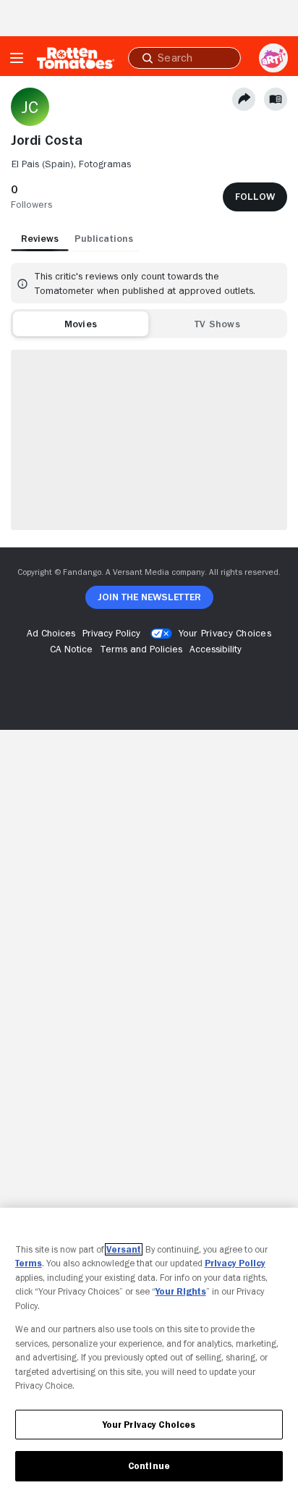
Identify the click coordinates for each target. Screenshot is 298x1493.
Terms (28, 1263)
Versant (123, 1249)
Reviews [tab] (40, 238)
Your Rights (181, 1291)
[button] (31, 196)
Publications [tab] (103, 238)
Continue (149, 1466)
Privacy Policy (235, 1263)
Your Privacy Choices (225, 633)
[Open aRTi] (273, 58)
